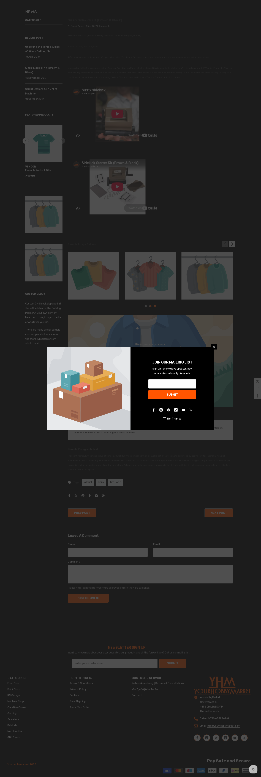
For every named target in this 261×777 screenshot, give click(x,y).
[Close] (214, 347)
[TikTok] (176, 410)
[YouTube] (183, 410)
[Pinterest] (168, 410)
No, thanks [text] (174, 418)
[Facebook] (153, 410)
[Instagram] (161, 410)
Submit (172, 394)
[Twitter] (191, 410)
